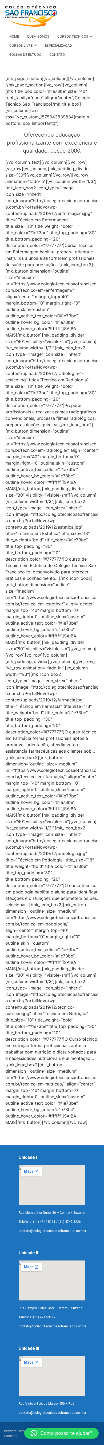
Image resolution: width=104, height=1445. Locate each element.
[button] (61, 1433)
